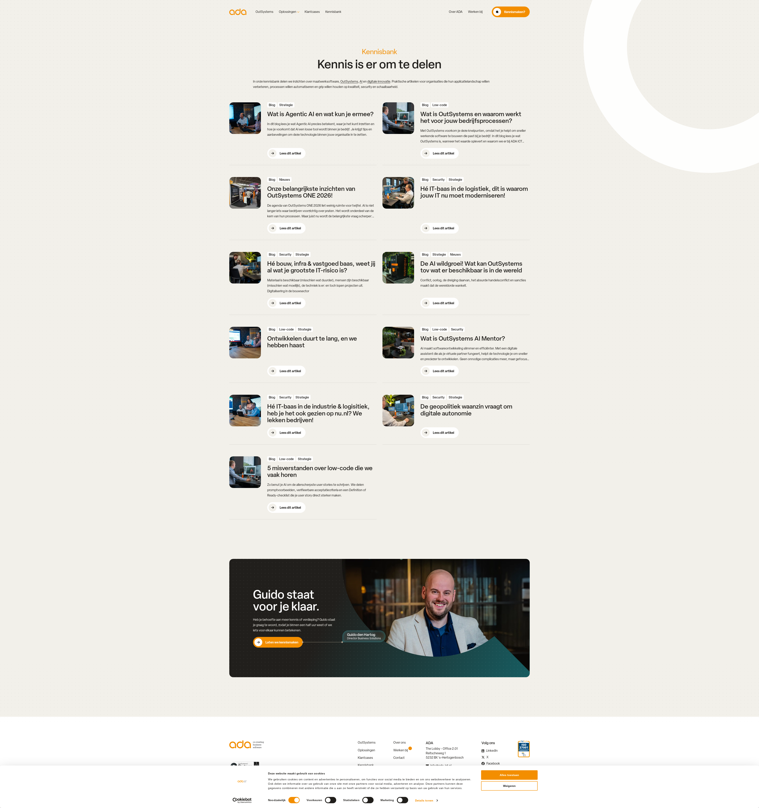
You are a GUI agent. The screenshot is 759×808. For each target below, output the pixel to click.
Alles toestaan (509, 775)
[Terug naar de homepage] (237, 12)
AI (361, 81)
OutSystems (264, 11)
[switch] (330, 800)
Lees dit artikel (290, 153)
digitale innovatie (378, 81)
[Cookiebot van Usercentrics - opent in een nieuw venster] (242, 800)
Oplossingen (287, 11)
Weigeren (509, 785)
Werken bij (475, 11)
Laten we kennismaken (281, 642)
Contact (399, 758)
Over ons (399, 742)
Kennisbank (333, 11)
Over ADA (456, 11)
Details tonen (424, 800)
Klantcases (312, 11)
